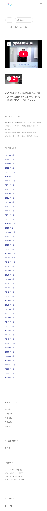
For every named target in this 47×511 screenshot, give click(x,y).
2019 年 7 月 (10, 275)
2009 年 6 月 (10, 352)
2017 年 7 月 (10, 318)
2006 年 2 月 (10, 369)
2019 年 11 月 (10, 258)
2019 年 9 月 (10, 266)
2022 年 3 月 (10, 159)
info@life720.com (17, 480)
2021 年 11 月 (10, 177)
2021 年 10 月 (10, 181)
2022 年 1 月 (10, 168)
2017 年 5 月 (10, 326)
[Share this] (7, 26)
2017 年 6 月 (10, 322)
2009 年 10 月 (10, 343)
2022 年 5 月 (10, 155)
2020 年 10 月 (10, 232)
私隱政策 (8, 422)
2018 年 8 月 (10, 296)
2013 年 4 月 (10, 339)
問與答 (7, 448)
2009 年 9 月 (10, 348)
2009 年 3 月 (10, 356)
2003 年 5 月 (10, 378)
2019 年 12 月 (10, 254)
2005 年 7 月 (10, 373)
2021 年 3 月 (10, 211)
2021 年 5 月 (10, 202)
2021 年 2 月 (10, 215)
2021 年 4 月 (10, 206)
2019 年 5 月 (10, 283)
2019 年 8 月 (10, 271)
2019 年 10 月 (10, 262)
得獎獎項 (8, 414)
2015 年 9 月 (10, 335)
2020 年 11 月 (10, 228)
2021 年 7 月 (10, 194)
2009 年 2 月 (10, 360)
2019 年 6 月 (10, 279)
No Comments (25, 20)
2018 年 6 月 (10, 305)
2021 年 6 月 (10, 198)
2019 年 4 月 (10, 288)
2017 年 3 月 (10, 331)
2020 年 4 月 (10, 245)
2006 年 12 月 (10, 365)
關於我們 (8, 409)
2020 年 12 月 (10, 224)
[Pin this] (26, 26)
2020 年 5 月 (10, 241)
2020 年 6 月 (10, 236)
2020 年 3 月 (10, 249)
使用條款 (8, 418)
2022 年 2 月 (10, 164)
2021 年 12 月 (10, 172)
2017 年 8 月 (10, 313)
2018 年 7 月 (10, 301)
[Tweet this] (11, 26)
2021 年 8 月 (10, 189)
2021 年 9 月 (10, 185)
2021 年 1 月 (10, 219)
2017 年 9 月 (10, 309)
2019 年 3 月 (10, 292)
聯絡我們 (8, 426)
